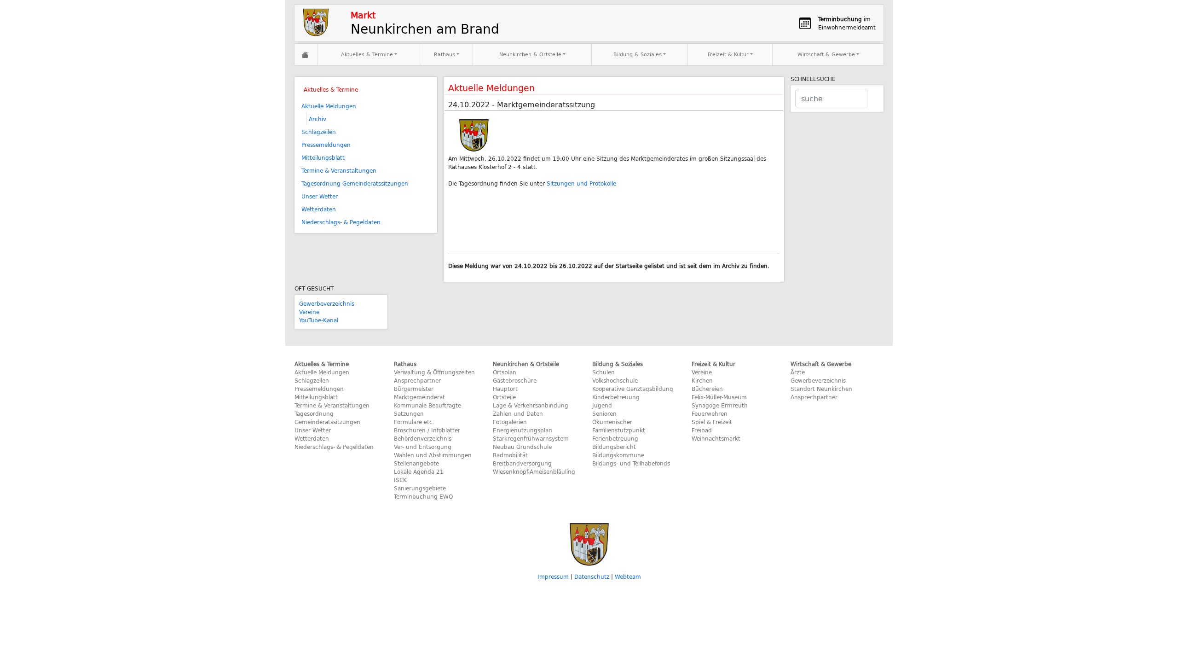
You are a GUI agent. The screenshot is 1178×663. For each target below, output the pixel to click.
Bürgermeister (413, 388)
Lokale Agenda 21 (419, 471)
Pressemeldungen (326, 144)
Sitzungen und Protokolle (581, 183)
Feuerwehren (710, 413)
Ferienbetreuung (615, 438)
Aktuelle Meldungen (328, 106)
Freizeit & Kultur (728, 54)
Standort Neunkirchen (821, 388)
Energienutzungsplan (522, 430)
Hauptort (505, 388)
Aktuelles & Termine (367, 54)
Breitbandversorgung (522, 463)
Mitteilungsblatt (323, 157)
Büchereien (707, 388)
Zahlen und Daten (518, 413)
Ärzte (798, 372)
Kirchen (702, 380)
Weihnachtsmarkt (716, 438)
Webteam (628, 576)
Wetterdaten (318, 209)
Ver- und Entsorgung (422, 446)
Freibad (702, 430)
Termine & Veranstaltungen (338, 170)
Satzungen (409, 413)
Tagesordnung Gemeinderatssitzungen (354, 183)
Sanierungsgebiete (420, 488)
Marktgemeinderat (419, 397)
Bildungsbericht (614, 446)
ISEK (400, 480)
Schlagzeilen (318, 132)
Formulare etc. (414, 422)
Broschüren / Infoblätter (427, 430)
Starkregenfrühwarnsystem (531, 438)
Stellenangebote (416, 463)
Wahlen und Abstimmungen (433, 455)
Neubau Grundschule (522, 446)
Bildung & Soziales (637, 54)
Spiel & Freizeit (712, 422)
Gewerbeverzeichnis (326, 303)
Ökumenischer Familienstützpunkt (618, 426)
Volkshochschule (615, 380)
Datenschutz (591, 576)
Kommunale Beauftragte (427, 405)
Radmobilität (510, 455)
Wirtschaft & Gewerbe (826, 54)
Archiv (317, 119)
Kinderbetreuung (616, 397)
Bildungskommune (618, 455)
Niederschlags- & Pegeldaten (341, 222)
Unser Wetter (319, 196)
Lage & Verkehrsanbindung (530, 405)
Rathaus (444, 54)
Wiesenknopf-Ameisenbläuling (534, 471)
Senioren (604, 413)
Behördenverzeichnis (422, 438)
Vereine (309, 312)
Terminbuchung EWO (423, 496)
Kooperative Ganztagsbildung (632, 388)
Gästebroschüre (515, 380)
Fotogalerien (510, 422)
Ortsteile (504, 397)
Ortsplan (504, 372)
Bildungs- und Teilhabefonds (631, 463)
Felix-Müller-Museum (719, 397)
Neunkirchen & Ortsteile (530, 54)
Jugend (602, 405)
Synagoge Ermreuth (720, 405)
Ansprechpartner (417, 380)
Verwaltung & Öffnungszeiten (434, 372)
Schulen (603, 372)
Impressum (553, 576)
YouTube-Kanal (318, 320)
